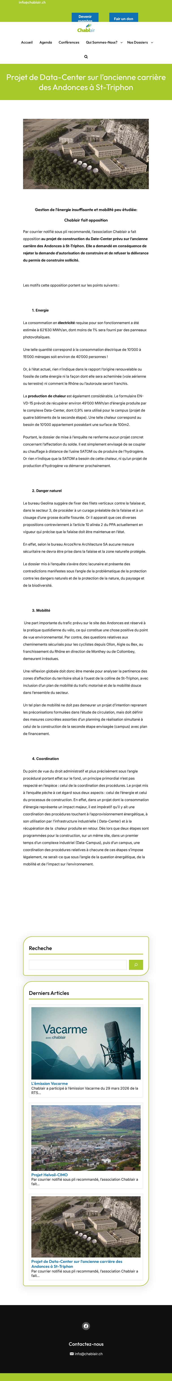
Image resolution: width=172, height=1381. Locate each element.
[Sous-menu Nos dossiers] (152, 42)
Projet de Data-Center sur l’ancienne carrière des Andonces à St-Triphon (76, 1264)
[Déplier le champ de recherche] (86, 56)
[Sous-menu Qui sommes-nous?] (121, 42)
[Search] (136, 965)
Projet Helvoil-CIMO (49, 1174)
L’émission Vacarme (50, 1083)
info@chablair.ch (32, 2)
